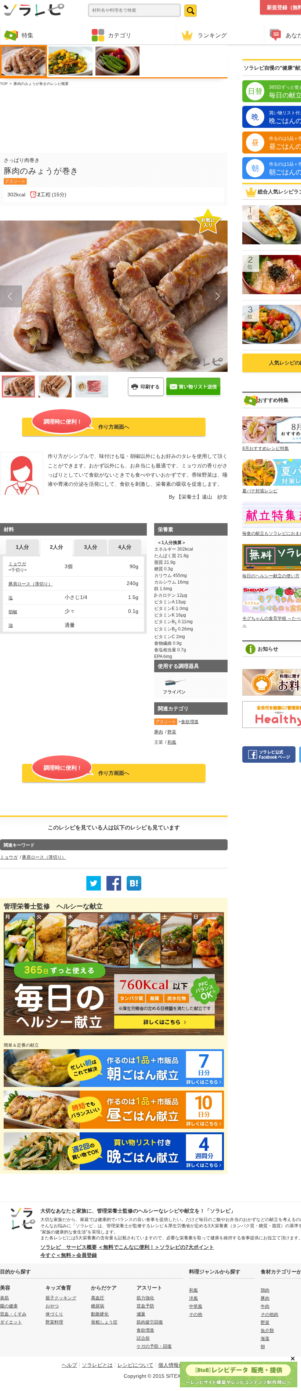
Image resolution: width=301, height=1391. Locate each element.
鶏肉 (265, 1290)
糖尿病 (97, 1306)
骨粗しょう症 (104, 1322)
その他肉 (269, 1314)
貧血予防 (145, 1306)
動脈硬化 (100, 1314)
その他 (195, 1314)
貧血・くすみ (13, 1314)
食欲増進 (190, 721)
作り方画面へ (86, 424)
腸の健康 (9, 1306)
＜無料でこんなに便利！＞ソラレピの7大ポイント (156, 1247)
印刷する (150, 386)
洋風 (193, 1298)
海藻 (265, 1338)
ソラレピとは (97, 1365)
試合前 (143, 1338)
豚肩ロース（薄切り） (30, 584)
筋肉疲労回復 (150, 1322)
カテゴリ (119, 35)
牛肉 (265, 1306)
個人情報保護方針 (178, 1365)
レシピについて (135, 1365)
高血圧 (97, 1298)
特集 (27, 35)
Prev (11, 296)
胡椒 (12, 611)
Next (217, 296)
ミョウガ (17, 563)
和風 (171, 742)
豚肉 (158, 732)
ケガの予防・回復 (154, 1346)
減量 (141, 1314)
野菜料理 (54, 1322)
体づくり (54, 1314)
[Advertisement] (114, 118)
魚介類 (267, 1330)
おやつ (52, 1306)
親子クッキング (61, 1298)
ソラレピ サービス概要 (68, 1247)
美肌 (4, 1298)
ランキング (212, 35)
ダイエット (11, 1322)
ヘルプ (69, 1365)
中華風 (195, 1306)
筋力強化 (145, 1298)
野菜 (171, 732)
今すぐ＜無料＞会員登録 (68, 1255)
